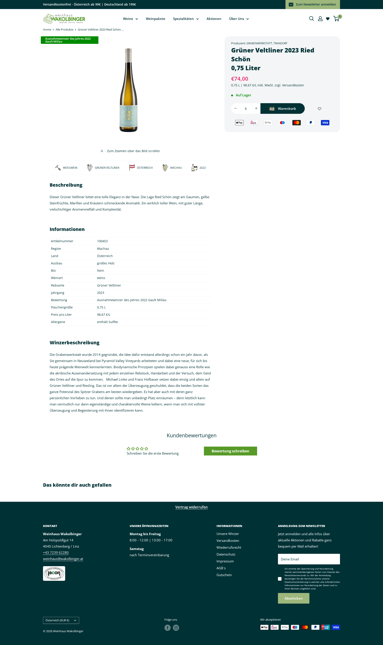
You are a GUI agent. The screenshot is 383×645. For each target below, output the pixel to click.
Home (47, 29)
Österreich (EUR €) (57, 620)
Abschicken (294, 598)
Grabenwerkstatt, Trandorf (266, 43)
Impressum (225, 561)
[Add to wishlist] (319, 108)
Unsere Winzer (228, 533)
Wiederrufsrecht (229, 547)
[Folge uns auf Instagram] (176, 628)
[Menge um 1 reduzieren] (235, 108)
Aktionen (214, 18)
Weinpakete (155, 18)
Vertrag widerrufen (191, 507)
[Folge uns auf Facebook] (167, 628)
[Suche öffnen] (311, 18)
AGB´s (221, 568)
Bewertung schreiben (230, 451)
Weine (128, 18)
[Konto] (320, 18)
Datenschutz (226, 554)
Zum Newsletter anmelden (316, 4)
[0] (336, 18)
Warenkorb (287, 108)
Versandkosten (293, 85)
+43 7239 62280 (56, 552)
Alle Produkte (64, 29)
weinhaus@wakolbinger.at (63, 558)
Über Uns (236, 18)
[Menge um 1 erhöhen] (256, 108)
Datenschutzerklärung (296, 581)
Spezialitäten (183, 18)
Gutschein (224, 575)
